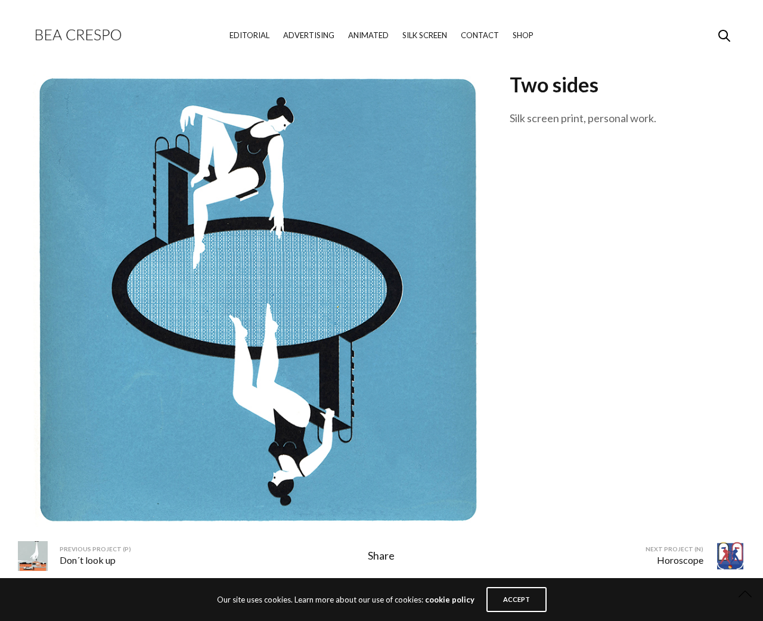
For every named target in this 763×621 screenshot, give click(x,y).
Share (381, 555)
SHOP (523, 35)
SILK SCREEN (424, 35)
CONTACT (480, 35)
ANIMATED (368, 35)
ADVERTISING (308, 35)
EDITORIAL (249, 35)
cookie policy (449, 599)
